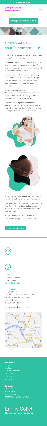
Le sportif (8, 376)
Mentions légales (11, 394)
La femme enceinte (12, 371)
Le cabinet (9, 365)
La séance (9, 368)
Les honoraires (10, 379)
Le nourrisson (10, 373)
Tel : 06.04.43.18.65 (12, 283)
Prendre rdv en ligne (23, 21)
